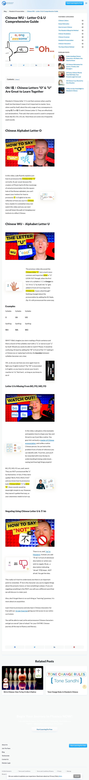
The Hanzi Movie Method (66, 47)
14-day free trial (21, 611)
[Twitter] (86, 772)
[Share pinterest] (48, 65)
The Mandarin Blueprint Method (68, 30)
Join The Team (6, 748)
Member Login (6, 763)
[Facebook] (74, 772)
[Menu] (86, 3)
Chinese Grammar (64, 37)
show (17, 79)
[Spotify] (78, 772)
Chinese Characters (64, 43)
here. (60, 776)
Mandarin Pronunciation (16, 11)
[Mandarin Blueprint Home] (7, 3)
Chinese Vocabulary (64, 33)
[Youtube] (82, 772)
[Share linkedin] (36, 65)
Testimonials (5, 755)
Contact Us (5, 759)
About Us (5, 745)
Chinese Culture (63, 20)
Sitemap (69, 771)
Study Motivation (63, 24)
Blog (5, 11)
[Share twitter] (24, 65)
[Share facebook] (11, 65)
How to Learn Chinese (65, 27)
